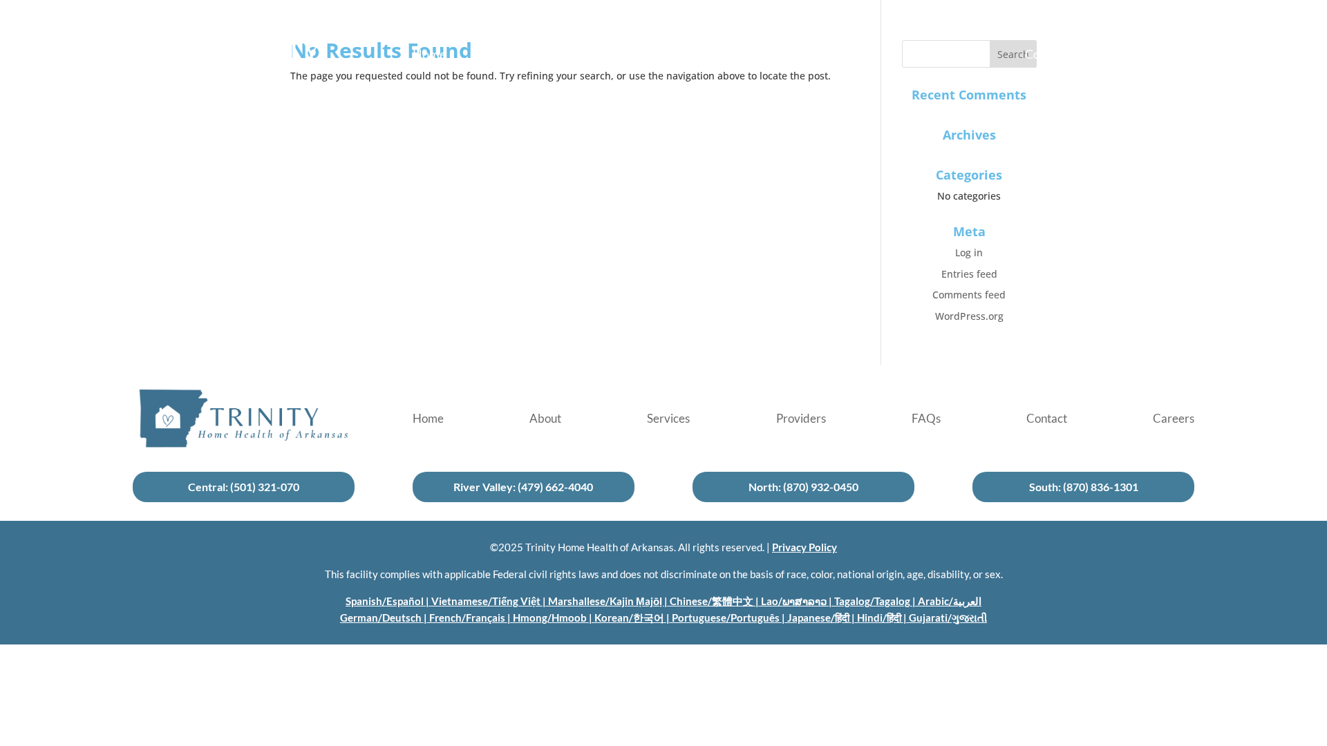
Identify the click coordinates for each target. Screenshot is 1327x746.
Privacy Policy (804, 547)
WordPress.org (969, 316)
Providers (801, 55)
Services (669, 55)
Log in (969, 252)
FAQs (926, 55)
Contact (1047, 55)
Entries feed (969, 273)
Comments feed (969, 294)
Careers (1173, 55)
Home (429, 55)
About (546, 55)
